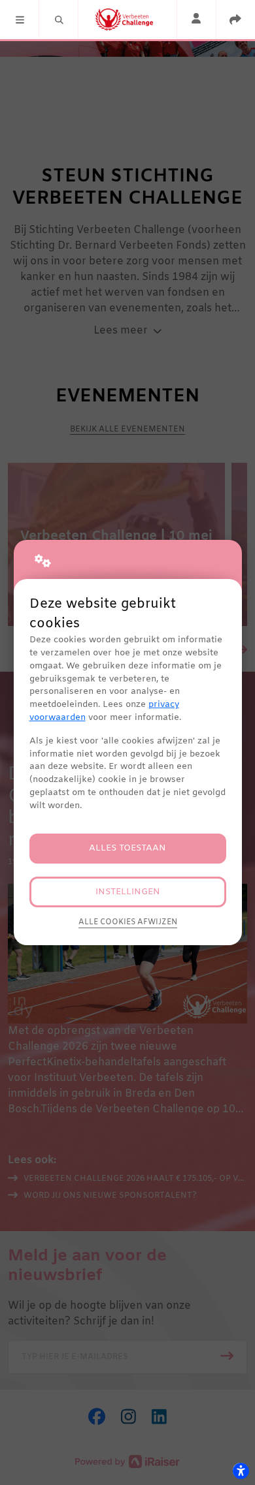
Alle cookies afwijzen (127, 922)
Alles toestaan (127, 848)
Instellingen (127, 892)
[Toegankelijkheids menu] (240, 1470)
